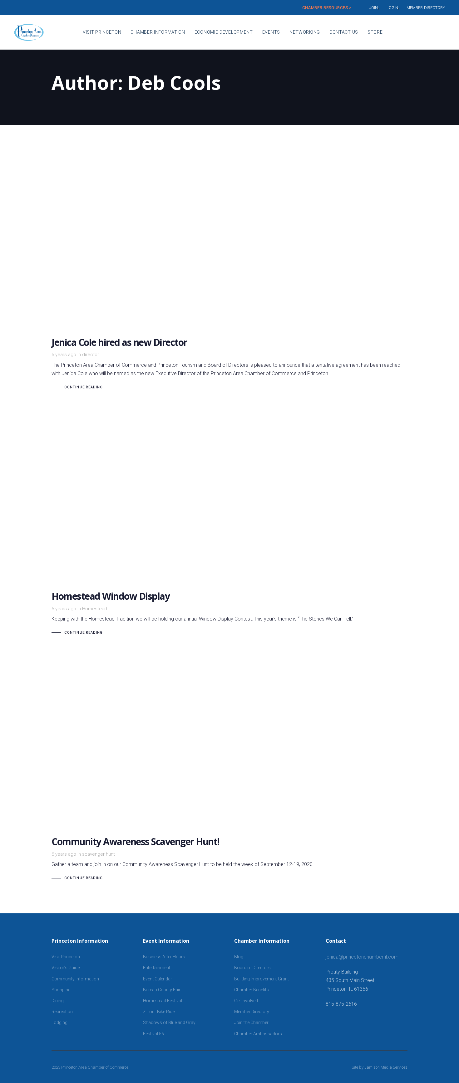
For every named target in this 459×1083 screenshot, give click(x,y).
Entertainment (156, 967)
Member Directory (251, 1011)
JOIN (373, 7)
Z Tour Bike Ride (159, 1011)
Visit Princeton (66, 956)
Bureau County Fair (161, 989)
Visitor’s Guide (66, 967)
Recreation (62, 1011)
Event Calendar (157, 978)
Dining (58, 1000)
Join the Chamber (251, 1022)
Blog (238, 956)
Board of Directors (252, 967)
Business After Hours (164, 956)
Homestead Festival (162, 1000)
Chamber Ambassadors (258, 1033)
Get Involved (246, 1000)
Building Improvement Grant (261, 978)
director (90, 354)
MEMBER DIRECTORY (426, 7)
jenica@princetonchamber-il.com (362, 957)
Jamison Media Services (385, 1067)
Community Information (75, 978)
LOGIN (392, 7)
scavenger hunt (98, 854)
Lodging (59, 1022)
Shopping (61, 989)
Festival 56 (153, 1033)
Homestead (94, 609)
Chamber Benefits (251, 989)
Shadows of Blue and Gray (169, 1022)
